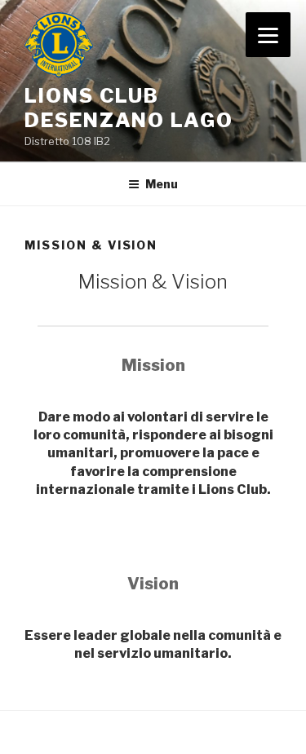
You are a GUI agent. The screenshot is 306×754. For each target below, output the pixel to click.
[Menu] (268, 34)
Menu (161, 184)
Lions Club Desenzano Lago (128, 108)
